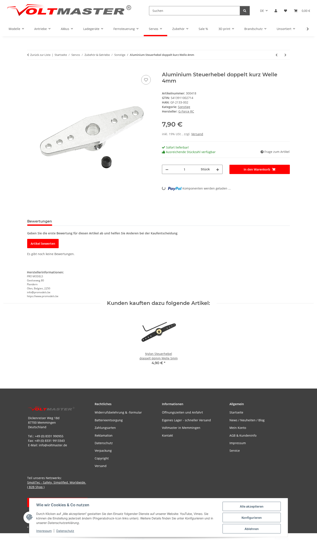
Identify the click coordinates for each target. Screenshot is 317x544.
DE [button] (262, 11)
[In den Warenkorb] (30, 69)
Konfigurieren (252, 517)
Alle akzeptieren (252, 506)
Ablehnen (252, 529)
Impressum (44, 531)
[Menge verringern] (167, 169)
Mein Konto (237, 428)
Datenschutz (65, 531)
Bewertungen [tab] (39, 221)
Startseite (236, 412)
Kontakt (167, 435)
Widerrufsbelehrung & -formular (118, 412)
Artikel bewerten (43, 243)
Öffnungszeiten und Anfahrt (182, 412)
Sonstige (184, 107)
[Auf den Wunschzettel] (146, 80)
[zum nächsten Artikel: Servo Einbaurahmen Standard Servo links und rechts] (285, 55)
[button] (276, 10)
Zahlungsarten (105, 428)
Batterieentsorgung (109, 420)
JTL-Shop (294, 538)
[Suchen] (245, 10)
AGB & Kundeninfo (242, 435)
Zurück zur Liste (40, 55)
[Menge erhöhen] (217, 169)
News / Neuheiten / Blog (247, 420)
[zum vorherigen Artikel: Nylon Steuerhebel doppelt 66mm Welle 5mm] (276, 55)
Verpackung (103, 450)
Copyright (102, 458)
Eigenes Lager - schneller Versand (186, 420)
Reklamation (104, 435)
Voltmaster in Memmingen (181, 428)
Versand (197, 134)
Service (234, 450)
